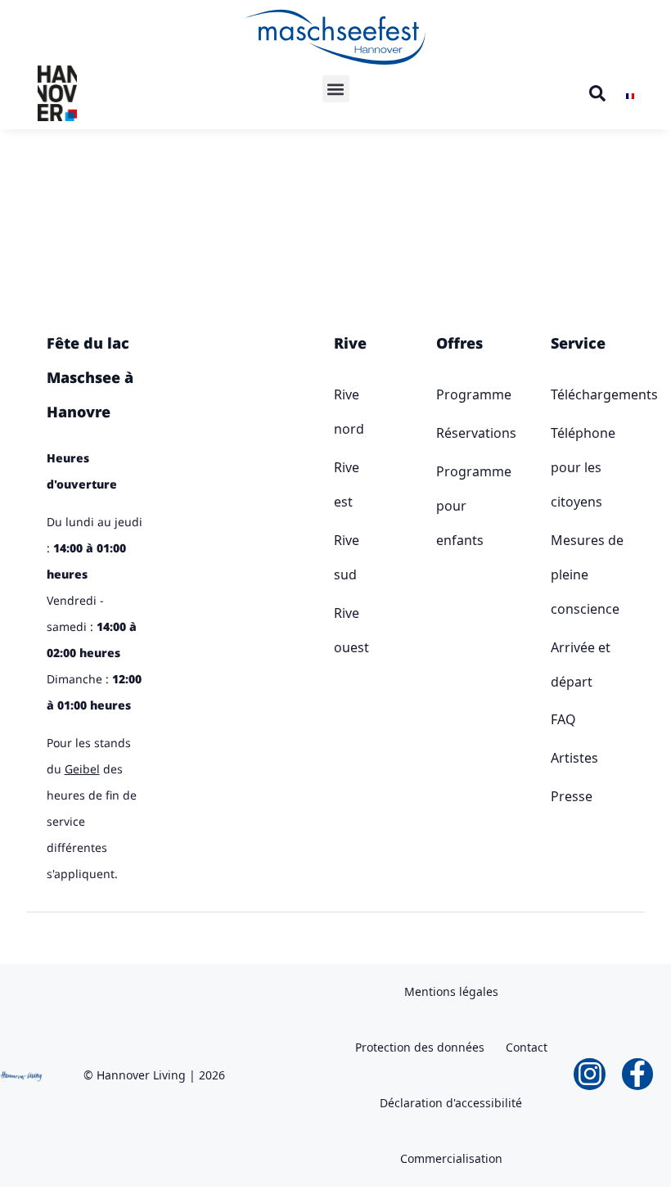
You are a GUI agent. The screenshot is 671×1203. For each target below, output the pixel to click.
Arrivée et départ (580, 664)
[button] (335, 88)
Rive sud (337, 557)
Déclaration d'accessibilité (451, 1103)
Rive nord (337, 411)
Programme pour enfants (440, 505)
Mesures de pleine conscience (587, 574)
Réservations (440, 433)
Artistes (574, 758)
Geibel (82, 769)
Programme (440, 394)
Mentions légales (451, 991)
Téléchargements (588, 394)
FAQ (563, 719)
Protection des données (419, 1047)
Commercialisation (451, 1158)
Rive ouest (337, 630)
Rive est (337, 484)
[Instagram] (589, 1073)
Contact (526, 1047)
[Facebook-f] (637, 1073)
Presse (571, 796)
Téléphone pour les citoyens (583, 467)
